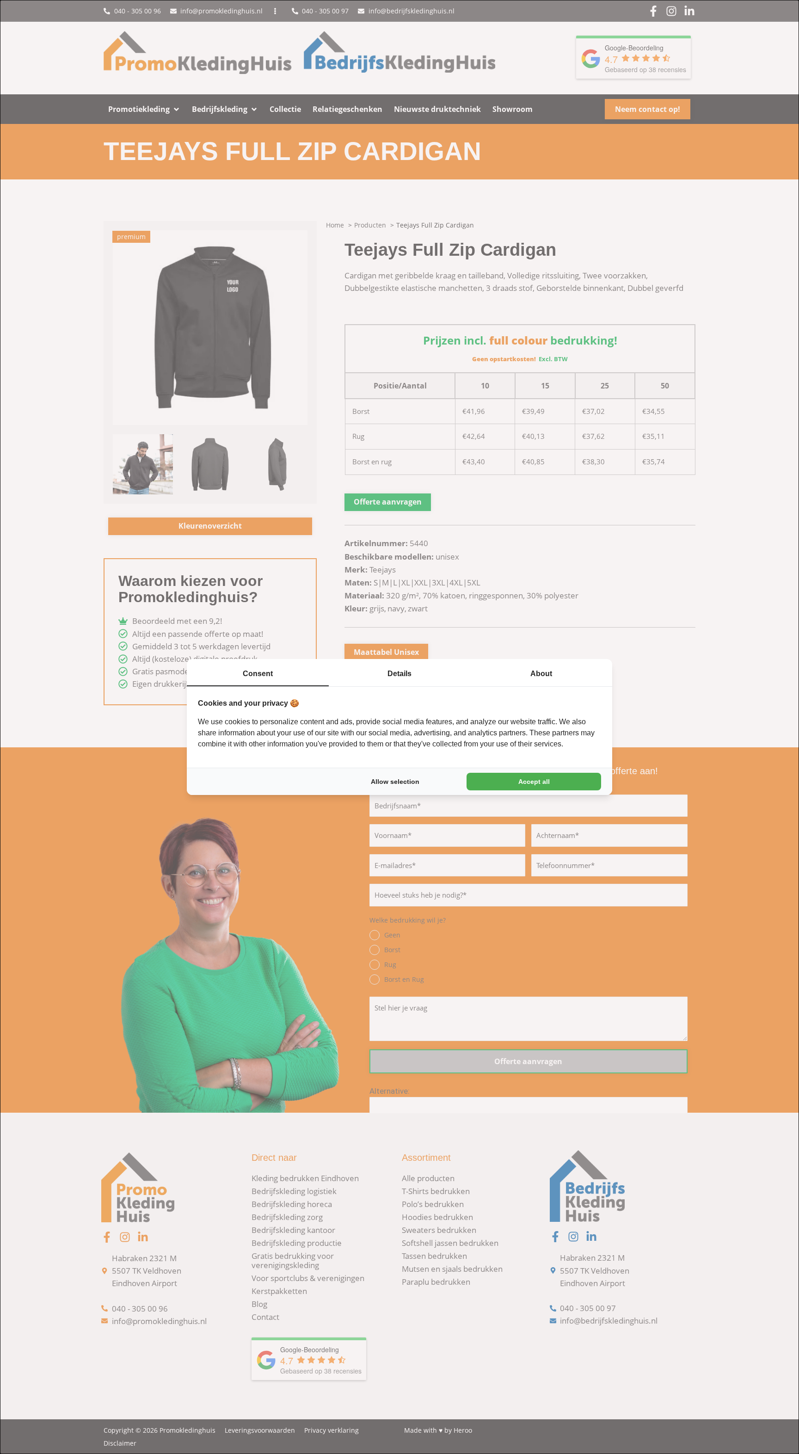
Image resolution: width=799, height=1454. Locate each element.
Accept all (534, 781)
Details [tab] (399, 674)
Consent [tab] (258, 674)
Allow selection (395, 781)
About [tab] (541, 674)
